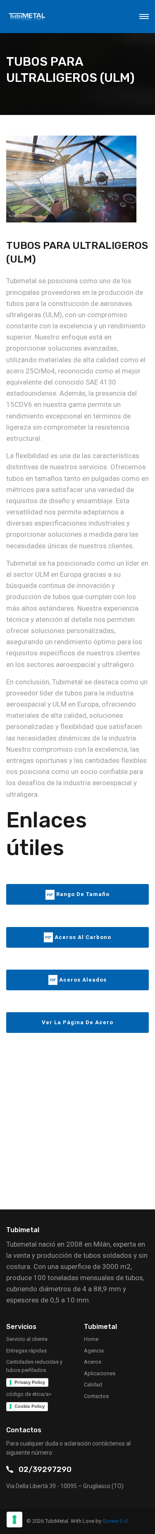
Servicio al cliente (27, 1339)
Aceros (92, 1362)
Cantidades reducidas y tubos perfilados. (34, 1366)
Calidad (93, 1384)
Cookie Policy (29, 1406)
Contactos (96, 1396)
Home (91, 1339)
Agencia (94, 1351)
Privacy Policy (29, 1382)
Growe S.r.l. (116, 1521)
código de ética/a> (29, 1394)
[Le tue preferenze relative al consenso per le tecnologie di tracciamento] (14, 1519)
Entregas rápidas (26, 1351)
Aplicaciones (99, 1373)
